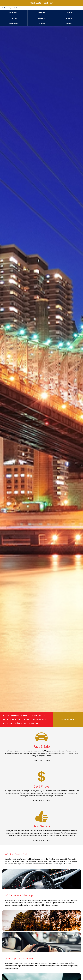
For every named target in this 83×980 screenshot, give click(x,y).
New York (69, 24)
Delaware (41, 18)
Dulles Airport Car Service (12, 8)
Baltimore (41, 13)
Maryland (14, 18)
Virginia (69, 13)
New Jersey (41, 24)
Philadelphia (69, 18)
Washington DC (14, 13)
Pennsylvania (13, 24)
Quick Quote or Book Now (41, 3)
